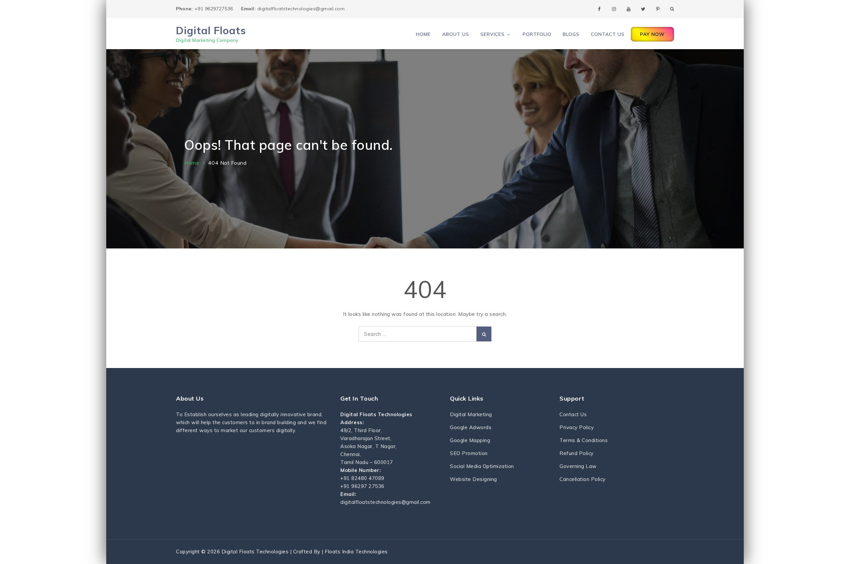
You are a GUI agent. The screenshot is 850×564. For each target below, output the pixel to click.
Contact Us (608, 34)
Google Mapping (470, 440)
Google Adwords (470, 427)
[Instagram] (614, 9)
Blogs (571, 34)
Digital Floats (211, 30)
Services (492, 34)
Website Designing (473, 479)
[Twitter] (643, 9)
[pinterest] (657, 9)
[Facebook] (599, 9)
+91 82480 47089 (362, 478)
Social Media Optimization (482, 466)
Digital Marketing (471, 414)
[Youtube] (628, 9)
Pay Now (652, 34)
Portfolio (537, 34)
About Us (455, 34)
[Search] (483, 334)
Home (423, 34)
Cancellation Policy (582, 479)
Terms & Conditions (583, 440)
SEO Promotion (469, 453)
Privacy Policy (576, 427)
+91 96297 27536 (362, 486)
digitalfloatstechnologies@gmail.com (293, 9)
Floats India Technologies (356, 551)
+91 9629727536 (205, 9)
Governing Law (578, 466)
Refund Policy (576, 453)
